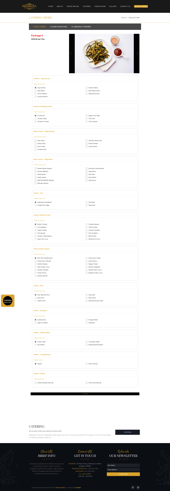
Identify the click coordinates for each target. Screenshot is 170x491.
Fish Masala (41, 233)
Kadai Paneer (41, 177)
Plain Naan (41, 140)
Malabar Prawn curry (95, 273)
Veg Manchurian (94, 94)
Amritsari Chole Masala (96, 168)
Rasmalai (92, 323)
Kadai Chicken (42, 230)
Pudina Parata (93, 143)
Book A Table (141, 6)
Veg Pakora (41, 91)
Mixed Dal (92, 205)
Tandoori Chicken (43, 121)
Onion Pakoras (42, 94)
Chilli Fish (92, 118)
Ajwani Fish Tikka (94, 116)
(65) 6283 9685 (93, 469)
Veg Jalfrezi (92, 171)
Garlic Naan (41, 146)
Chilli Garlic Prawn (95, 258)
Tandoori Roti (41, 149)
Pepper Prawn (93, 264)
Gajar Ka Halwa (42, 323)
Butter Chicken (42, 224)
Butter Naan (41, 143)
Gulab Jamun (41, 320)
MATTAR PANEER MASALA (45, 180)
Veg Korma (92, 180)
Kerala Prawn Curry (95, 270)
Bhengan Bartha (42, 183)
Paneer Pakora (93, 88)
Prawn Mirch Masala (44, 261)
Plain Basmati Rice (43, 295)
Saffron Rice (41, 301)
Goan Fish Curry (42, 239)
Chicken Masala (94, 224)
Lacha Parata (93, 146)
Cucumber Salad (94, 342)
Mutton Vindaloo (42, 270)
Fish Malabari (41, 227)
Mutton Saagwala (94, 267)
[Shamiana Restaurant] (29, 6)
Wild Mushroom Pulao (96, 301)
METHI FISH (92, 236)
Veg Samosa (41, 88)
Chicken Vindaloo (94, 230)
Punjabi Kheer (93, 320)
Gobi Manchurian (94, 91)
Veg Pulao (92, 295)
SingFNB (78, 487)
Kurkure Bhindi (42, 96)
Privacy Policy (60, 487)
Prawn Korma (41, 273)
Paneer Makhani (42, 171)
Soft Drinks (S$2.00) (95, 383)
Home (123, 18)
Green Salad (41, 342)
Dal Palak (92, 202)
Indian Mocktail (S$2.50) (45, 383)
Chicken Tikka (41, 118)
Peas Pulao (92, 298)
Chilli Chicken (93, 121)
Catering (127, 432)
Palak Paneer (41, 174)
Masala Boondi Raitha (96, 345)
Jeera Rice (40, 298)
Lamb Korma (93, 261)
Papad (39, 364)
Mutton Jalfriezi (42, 276)
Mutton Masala (42, 264)
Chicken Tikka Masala (44, 236)
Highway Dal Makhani (44, 202)
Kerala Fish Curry (94, 239)
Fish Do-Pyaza (93, 233)
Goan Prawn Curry (43, 267)
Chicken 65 (41, 116)
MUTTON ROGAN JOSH (44, 258)
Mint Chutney (93, 364)
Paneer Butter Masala (44, 168)
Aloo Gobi (92, 174)
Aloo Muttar (92, 177)
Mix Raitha (40, 345)
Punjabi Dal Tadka (43, 205)
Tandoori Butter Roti (95, 140)
